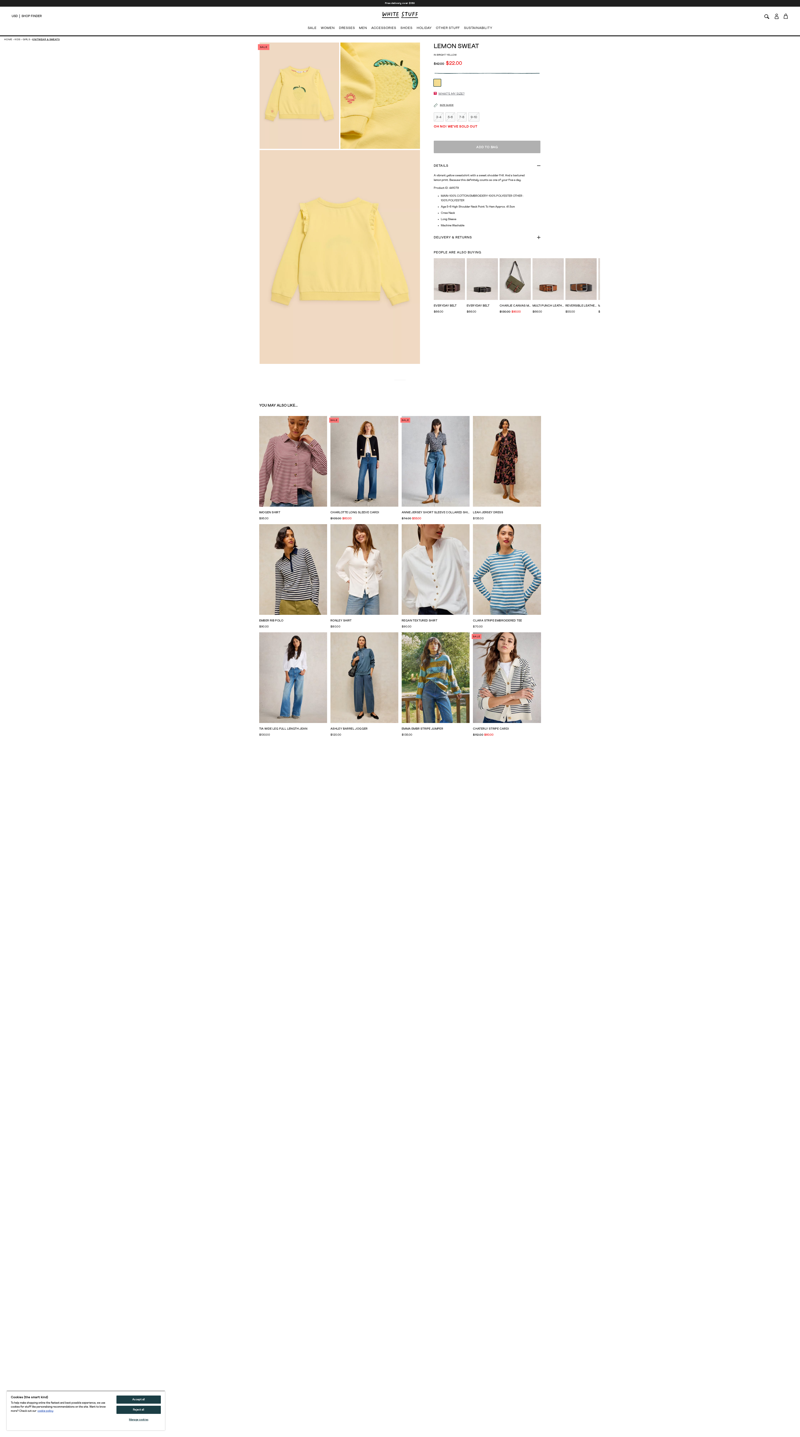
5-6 (450, 117)
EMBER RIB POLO (271, 620)
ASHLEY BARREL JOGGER (349, 728)
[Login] (777, 16)
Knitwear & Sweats (46, 39)
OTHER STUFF (448, 28)
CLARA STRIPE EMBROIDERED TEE (497, 620)
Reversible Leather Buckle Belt (581, 305)
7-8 (461, 117)
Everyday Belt (445, 305)
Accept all (138, 1399)
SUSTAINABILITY (478, 28)
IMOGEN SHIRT (269, 512)
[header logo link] (400, 15)
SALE (312, 28)
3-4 (438, 117)
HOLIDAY (424, 28)
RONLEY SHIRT (341, 620)
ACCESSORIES (383, 28)
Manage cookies (138, 1419)
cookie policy (45, 1411)
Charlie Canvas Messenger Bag (515, 305)
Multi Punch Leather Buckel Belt (548, 305)
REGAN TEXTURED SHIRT (419, 620)
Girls (26, 39)
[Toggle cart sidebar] (786, 16)
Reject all (138, 1409)
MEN (363, 28)
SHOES (406, 28)
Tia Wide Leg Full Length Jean (283, 728)
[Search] (767, 16)
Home (8, 39)
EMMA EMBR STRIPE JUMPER (422, 728)
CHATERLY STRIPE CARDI (491, 728)
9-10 (474, 117)
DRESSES (347, 28)
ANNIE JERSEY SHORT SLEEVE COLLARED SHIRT (436, 512)
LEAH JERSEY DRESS (488, 512)
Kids (17, 39)
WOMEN (328, 28)
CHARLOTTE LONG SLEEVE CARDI (354, 512)
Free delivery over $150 (400, 3)
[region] (86, 1410)
